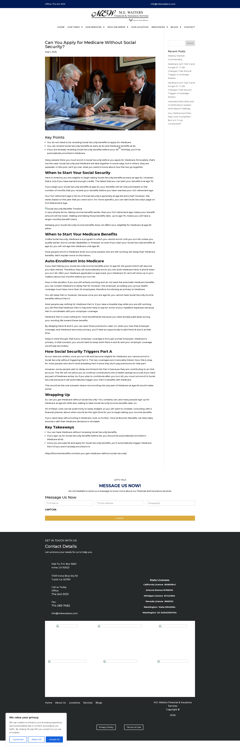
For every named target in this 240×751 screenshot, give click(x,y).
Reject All (36, 739)
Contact (189, 27)
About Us (60, 703)
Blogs (99, 703)
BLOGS (174, 27)
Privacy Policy (106, 727)
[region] (36, 729)
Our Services (93, 27)
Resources (158, 27)
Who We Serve (116, 27)
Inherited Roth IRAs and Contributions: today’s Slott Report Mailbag (181, 105)
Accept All (54, 739)
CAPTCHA (50, 509)
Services (87, 703)
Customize (18, 739)
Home (60, 27)
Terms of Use (134, 727)
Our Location (139, 27)
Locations (74, 703)
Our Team (74, 27)
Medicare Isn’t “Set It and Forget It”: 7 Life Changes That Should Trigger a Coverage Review (181, 71)
